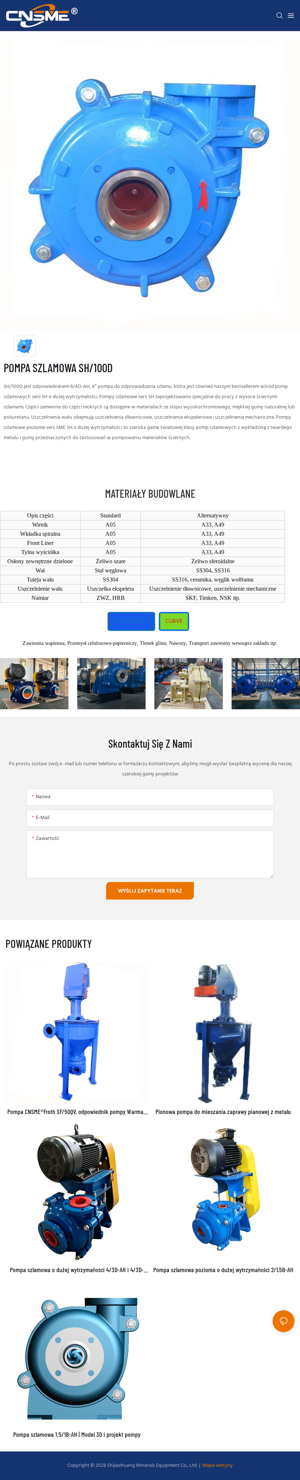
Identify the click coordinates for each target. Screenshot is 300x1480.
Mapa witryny (217, 1465)
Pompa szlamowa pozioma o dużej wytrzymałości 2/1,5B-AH (223, 1270)
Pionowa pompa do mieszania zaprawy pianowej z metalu (223, 1111)
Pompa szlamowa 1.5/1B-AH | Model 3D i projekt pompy (76, 1434)
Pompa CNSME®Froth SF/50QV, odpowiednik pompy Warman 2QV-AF (76, 1112)
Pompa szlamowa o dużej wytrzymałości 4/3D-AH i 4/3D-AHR (77, 1270)
